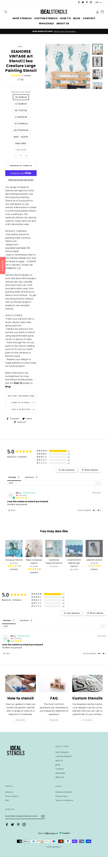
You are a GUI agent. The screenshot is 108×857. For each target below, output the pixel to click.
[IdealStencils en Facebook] (6, 824)
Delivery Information (21, 396)
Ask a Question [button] (67, 470)
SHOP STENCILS (22, 18)
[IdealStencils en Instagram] (24, 824)
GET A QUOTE (87, 720)
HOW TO (65, 18)
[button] (94, 510)
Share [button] (13, 510)
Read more (54, 720)
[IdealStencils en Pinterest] (18, 824)
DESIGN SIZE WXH (20, 92)
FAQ (7, 800)
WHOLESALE (46, 23)
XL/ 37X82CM (20, 123)
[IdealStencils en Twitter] (12, 824)
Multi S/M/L (20, 143)
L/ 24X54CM (21, 117)
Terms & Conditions (64, 800)
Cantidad (20, 150)
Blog (8, 386)
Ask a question (21, 409)
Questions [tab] (29, 477)
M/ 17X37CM (21, 110)
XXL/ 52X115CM (21, 130)
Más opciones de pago (20, 179)
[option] (54, 31)
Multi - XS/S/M (21, 136)
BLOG (76, 18)
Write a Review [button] (91, 470)
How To (18, 382)
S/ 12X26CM (21, 103)
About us (9, 792)
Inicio (20, 46)
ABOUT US (62, 23)
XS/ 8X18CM (21, 97)
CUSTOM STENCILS (46, 18)
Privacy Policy (61, 796)
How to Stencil (21, 402)
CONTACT (89, 18)
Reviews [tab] (12, 477)
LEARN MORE (20, 720)
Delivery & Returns (63, 792)
